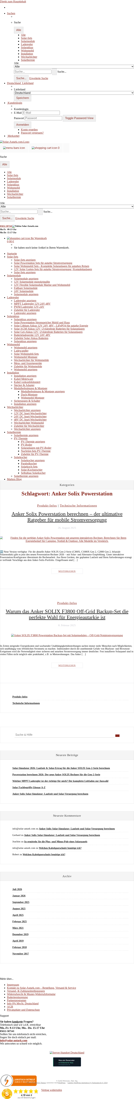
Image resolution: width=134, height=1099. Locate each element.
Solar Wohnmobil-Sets (26, 353)
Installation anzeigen (25, 375)
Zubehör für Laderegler (27, 309)
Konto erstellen (29, 129)
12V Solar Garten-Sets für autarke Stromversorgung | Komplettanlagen (53, 269)
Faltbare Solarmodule (26, 288)
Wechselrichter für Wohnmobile (31, 360)
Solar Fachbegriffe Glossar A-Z (28, 787)
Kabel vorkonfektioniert (27, 382)
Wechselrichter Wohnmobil (29, 422)
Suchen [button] (11, 13)
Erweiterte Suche (38, 78)
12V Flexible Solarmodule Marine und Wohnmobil (42, 284)
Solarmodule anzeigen (26, 278)
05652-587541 (6, 226)
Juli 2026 (17, 889)
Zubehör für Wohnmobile (28, 366)
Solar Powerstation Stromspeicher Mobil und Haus (42, 322)
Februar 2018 (19, 947)
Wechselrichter (29, 56)
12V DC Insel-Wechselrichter (30, 413)
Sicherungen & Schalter (27, 400)
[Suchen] (54, 71)
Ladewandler (21, 350)
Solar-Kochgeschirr (31, 469)
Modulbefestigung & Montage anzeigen (43, 391)
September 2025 (20, 902)
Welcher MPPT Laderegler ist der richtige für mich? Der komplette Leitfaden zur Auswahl (60, 781)
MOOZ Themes (40, 1083)
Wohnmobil (27, 50)
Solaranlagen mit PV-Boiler (36, 447)
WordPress (61, 1083)
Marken (11, 479)
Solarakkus (27, 47)
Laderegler (27, 44)
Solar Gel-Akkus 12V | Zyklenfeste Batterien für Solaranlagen (48, 331)
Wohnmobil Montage (25, 356)
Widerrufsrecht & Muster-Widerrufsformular (31, 994)
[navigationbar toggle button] (14, 148)
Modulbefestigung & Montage (30, 388)
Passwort (19, 118)
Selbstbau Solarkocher (33, 472)
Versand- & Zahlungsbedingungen (26, 991)
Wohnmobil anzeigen (25, 347)
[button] (20, 83)
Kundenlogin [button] (14, 102)
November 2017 (20, 953)
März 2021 (18, 928)
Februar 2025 (19, 921)
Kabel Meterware (23, 378)
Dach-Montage (29, 394)
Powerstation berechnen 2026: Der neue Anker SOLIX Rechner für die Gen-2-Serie (56, 774)
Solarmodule (28, 41)
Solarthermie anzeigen (26, 435)
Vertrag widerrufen (51, 1090)
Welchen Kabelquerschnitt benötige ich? (60, 848)
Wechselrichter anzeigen (27, 410)
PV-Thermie (21, 438)
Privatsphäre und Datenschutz (23, 1009)
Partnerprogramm (16, 1000)
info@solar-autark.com (13, 1040)
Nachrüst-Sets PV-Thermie (36, 450)
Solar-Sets (26, 38)
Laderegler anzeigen (25, 300)
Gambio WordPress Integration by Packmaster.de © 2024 (87, 1083)
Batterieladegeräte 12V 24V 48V (32, 335)
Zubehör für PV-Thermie (35, 454)
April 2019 (18, 941)
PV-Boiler (26, 444)
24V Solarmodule (24, 291)
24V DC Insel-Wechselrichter (30, 416)
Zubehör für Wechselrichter (29, 425)
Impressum (13, 984)
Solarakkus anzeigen (25, 319)
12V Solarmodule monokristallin (32, 281)
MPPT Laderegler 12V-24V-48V (32, 303)
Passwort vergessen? (32, 132)
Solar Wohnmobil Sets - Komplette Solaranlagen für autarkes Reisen (51, 266)
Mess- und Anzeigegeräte (28, 363)
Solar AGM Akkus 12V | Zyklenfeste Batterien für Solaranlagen (49, 328)
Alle (23, 34)
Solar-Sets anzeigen (25, 259)
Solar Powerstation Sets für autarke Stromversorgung (43, 262)
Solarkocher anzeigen (33, 460)
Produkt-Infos (19, 696)
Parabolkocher (29, 463)
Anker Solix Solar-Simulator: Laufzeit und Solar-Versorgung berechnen (50, 794)
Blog (19, 479)
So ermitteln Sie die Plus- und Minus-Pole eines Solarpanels (55, 841)
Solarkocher (20, 457)
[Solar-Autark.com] (14, 141)
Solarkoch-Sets (29, 466)
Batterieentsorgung (17, 997)
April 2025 (18, 915)
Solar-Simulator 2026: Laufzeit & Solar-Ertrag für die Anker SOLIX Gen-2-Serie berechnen (61, 768)
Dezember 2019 (20, 934)
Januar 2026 (18, 895)
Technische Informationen (26, 703)
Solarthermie (28, 59)
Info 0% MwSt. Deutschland (23, 1003)
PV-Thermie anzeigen (33, 441)
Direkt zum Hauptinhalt (13, 1)
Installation (27, 53)
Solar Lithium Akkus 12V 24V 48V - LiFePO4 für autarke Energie (51, 325)
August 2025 (18, 908)
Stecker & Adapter (24, 385)
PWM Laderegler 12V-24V (29, 306)
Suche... (61, 71)
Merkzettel (13, 135)
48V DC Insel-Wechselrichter (30, 419)
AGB (10, 1006)
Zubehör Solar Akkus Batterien (31, 338)
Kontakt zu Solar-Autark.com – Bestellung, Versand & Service (41, 987)
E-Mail (18, 112)
